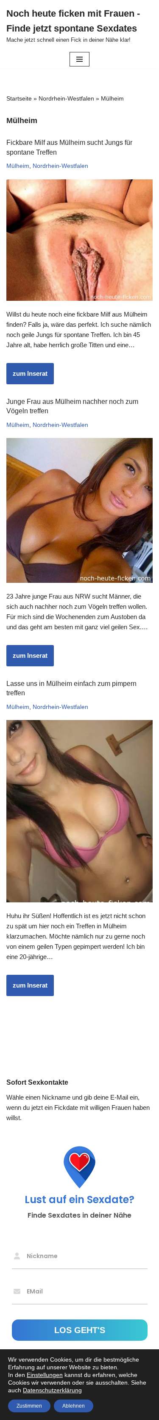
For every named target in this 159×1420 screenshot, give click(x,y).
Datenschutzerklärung (52, 1390)
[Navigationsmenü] (79, 59)
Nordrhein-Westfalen (66, 98)
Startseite (19, 98)
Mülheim (17, 166)
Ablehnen (73, 1406)
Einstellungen (45, 1374)
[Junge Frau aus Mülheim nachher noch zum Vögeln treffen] (79, 510)
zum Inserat (26, 376)
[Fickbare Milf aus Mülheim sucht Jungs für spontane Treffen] (79, 240)
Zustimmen (29, 1406)
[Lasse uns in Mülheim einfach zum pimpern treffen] (79, 811)
